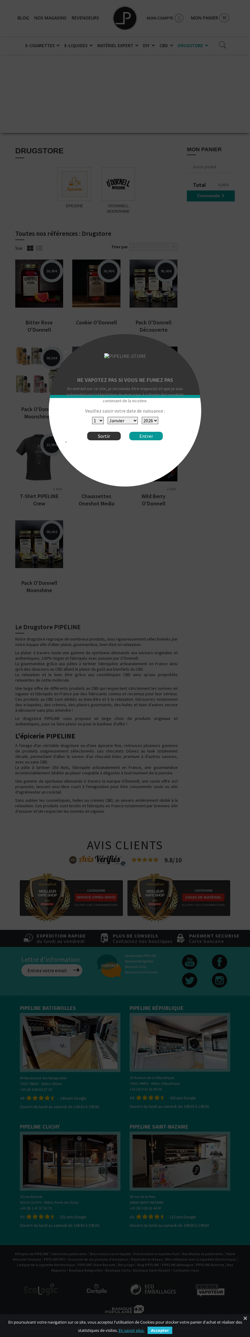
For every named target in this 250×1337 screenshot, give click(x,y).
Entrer (146, 436)
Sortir (104, 436)
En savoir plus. (132, 1330)
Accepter (160, 1330)
